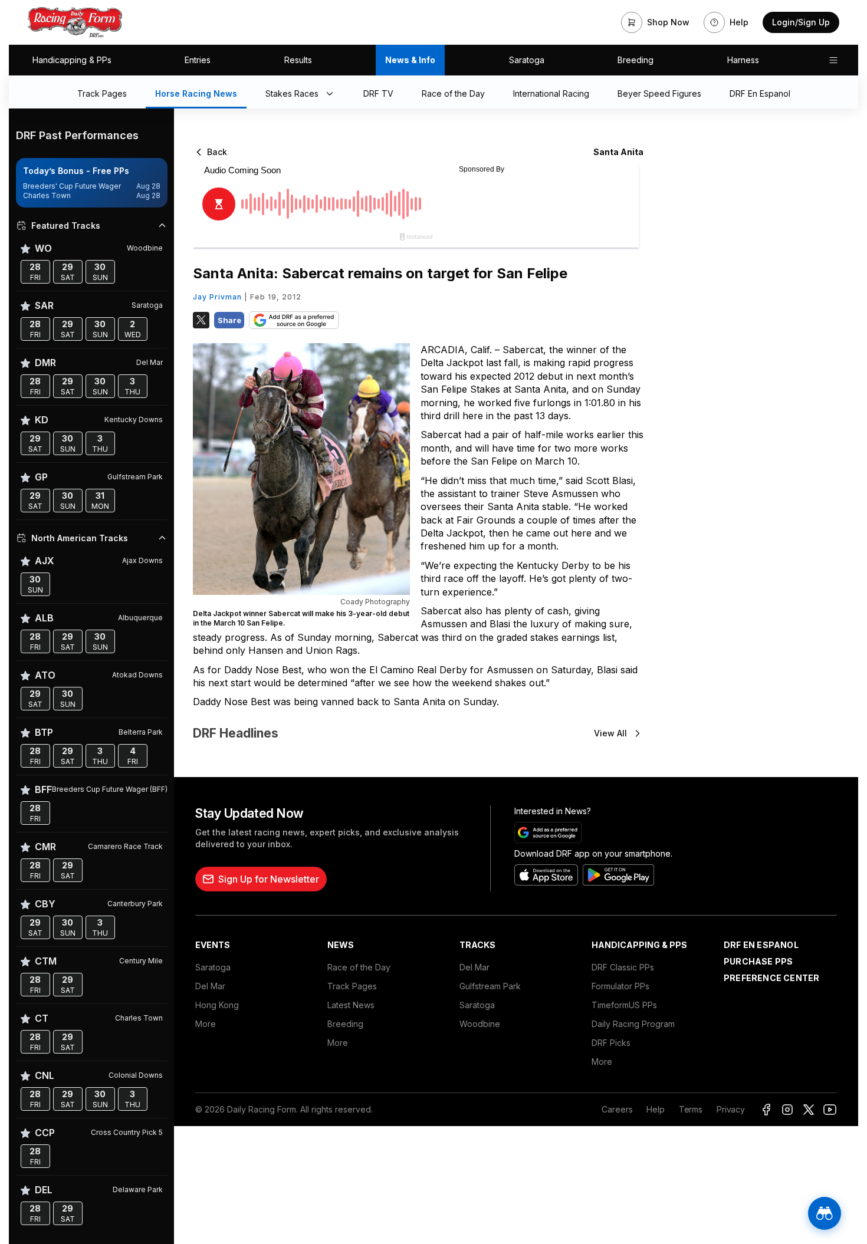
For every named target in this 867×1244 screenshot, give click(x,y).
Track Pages (352, 986)
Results (298, 60)
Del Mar (210, 986)
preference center (771, 978)
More (205, 1024)
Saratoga (526, 60)
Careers (617, 1109)
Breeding (635, 60)
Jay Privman (217, 296)
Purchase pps (758, 961)
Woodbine (479, 1024)
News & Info (410, 60)
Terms (690, 1109)
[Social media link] (766, 1110)
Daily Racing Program (633, 1024)
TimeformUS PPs (624, 1005)
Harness (743, 60)
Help (655, 1109)
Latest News (351, 1005)
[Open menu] (833, 60)
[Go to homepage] (75, 22)
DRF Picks (611, 1043)
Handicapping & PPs (71, 60)
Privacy (731, 1109)
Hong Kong (217, 1005)
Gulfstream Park (490, 986)
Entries (198, 60)
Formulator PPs (620, 986)
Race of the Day (358, 967)
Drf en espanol (761, 945)
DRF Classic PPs (623, 967)
